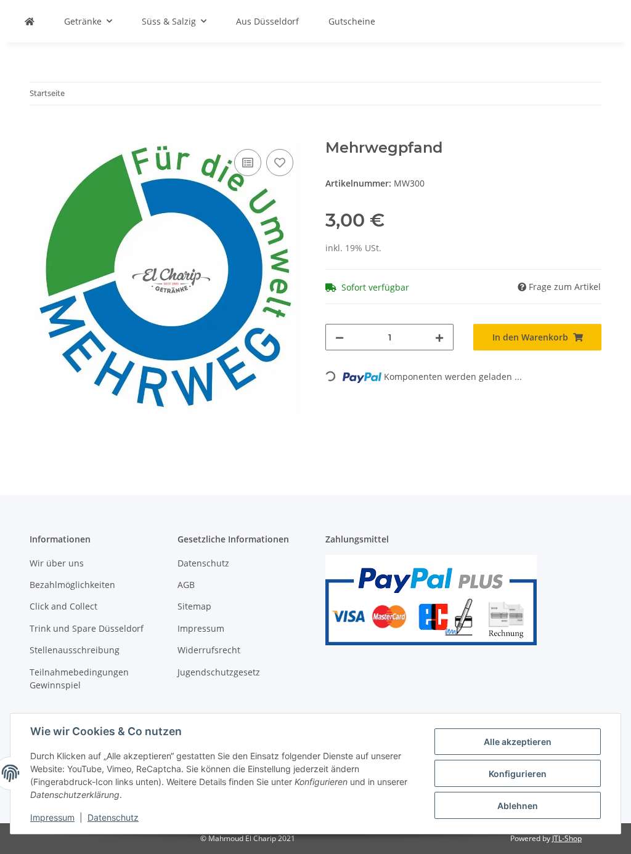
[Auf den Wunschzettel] (279, 162)
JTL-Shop (567, 838)
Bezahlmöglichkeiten (72, 584)
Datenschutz (113, 817)
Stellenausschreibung (75, 650)
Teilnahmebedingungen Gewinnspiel (79, 678)
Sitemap (194, 606)
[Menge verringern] (339, 337)
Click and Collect (63, 606)
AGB (186, 584)
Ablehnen (517, 805)
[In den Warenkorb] (39, 132)
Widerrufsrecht (208, 650)
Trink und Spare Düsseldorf (87, 628)
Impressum (52, 817)
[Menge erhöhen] (439, 337)
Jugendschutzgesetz (218, 672)
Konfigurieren (518, 773)
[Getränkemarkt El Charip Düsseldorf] (29, 21)
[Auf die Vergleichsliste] (247, 162)
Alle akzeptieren (518, 741)
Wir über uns (57, 563)
